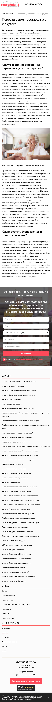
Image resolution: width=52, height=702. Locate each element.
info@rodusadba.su (26, 671)
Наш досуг (6, 609)
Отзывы (5, 637)
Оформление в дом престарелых (16, 604)
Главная (5, 14)
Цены (4, 650)
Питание (5, 613)
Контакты (6, 628)
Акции (4, 591)
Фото (4, 646)
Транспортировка (9, 641)
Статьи (12, 14)
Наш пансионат (8, 595)
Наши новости (8, 618)
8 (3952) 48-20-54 (33, 4)
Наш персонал (8, 600)
